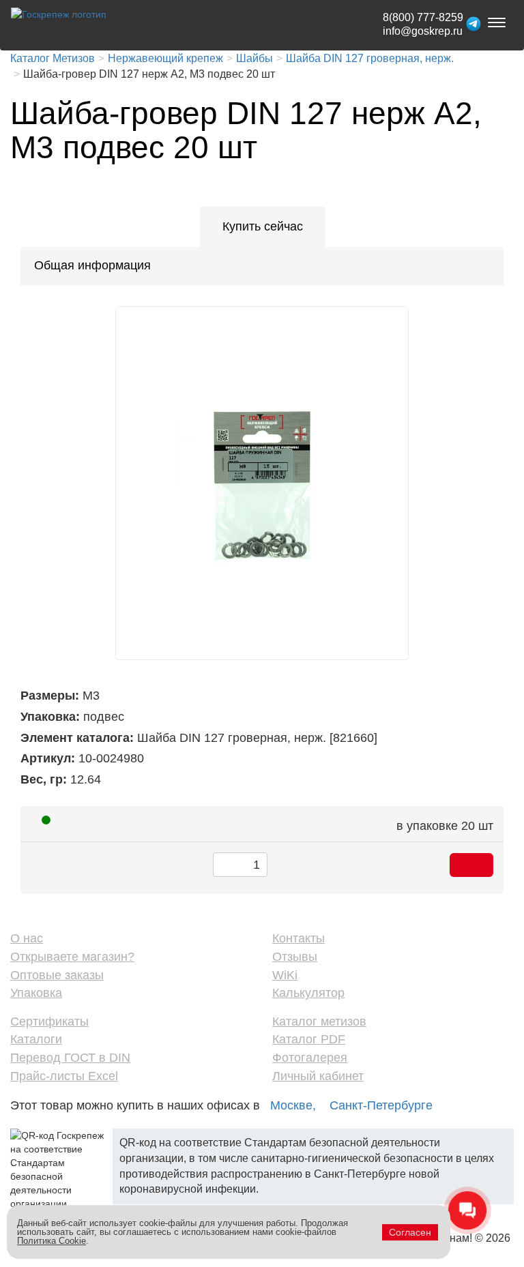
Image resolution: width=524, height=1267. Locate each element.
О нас (26, 938)
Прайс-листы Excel (64, 1076)
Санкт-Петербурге (381, 1105)
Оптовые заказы (57, 975)
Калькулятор (308, 993)
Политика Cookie (51, 1241)
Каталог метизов (319, 1021)
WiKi (284, 975)
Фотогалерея (309, 1057)
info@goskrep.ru (423, 31)
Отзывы (294, 957)
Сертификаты (49, 1021)
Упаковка (36, 993)
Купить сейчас (262, 226)
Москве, (293, 1105)
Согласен (410, 1232)
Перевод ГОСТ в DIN (70, 1057)
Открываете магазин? (72, 957)
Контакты (298, 938)
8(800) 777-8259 (423, 17)
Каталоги (36, 1039)
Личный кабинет (318, 1076)
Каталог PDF (308, 1039)
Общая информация (92, 265)
